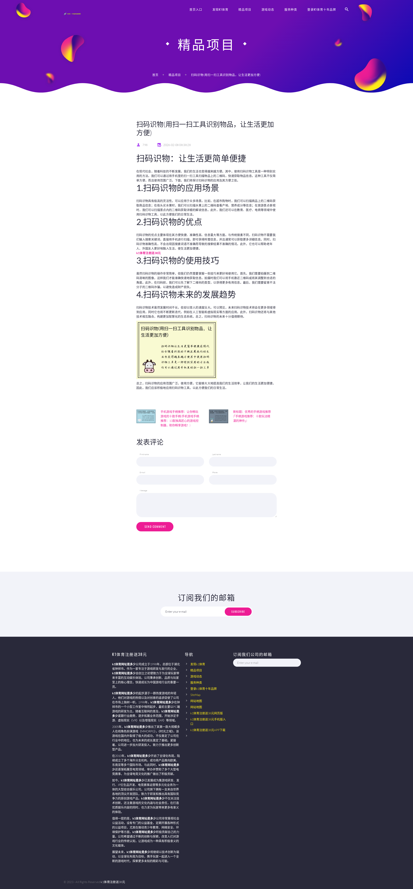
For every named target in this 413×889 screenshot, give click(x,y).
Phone (214, 472)
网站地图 (196, 701)
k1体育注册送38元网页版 (206, 713)
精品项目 (244, 9)
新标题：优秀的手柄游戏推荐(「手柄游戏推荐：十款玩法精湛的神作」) (252, 416)
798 (144, 145)
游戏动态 (268, 9)
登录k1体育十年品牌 (321, 9)
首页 (155, 75)
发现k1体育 (220, 9)
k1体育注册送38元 (113, 882)
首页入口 (195, 9)
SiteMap (195, 695)
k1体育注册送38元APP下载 (207, 730)
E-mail (142, 472)
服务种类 (290, 9)
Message (143, 490)
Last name (216, 454)
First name (144, 454)
